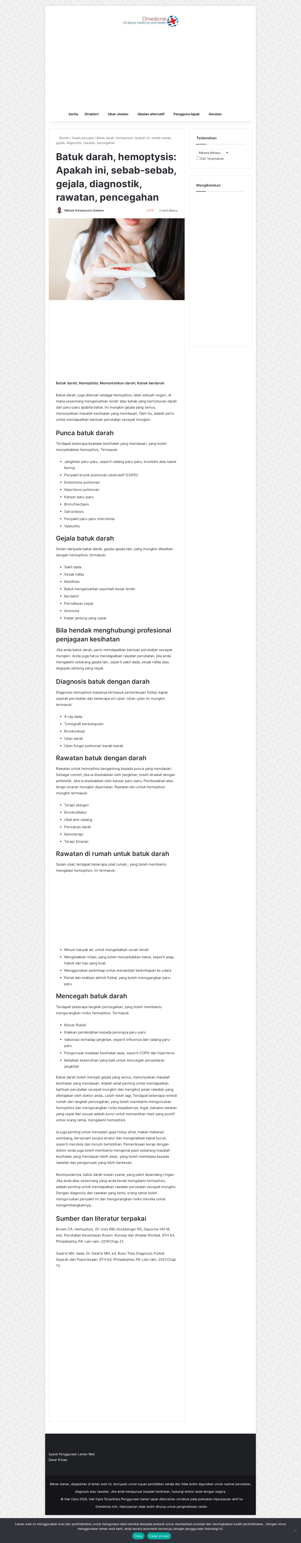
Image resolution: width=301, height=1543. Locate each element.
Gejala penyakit (83, 138)
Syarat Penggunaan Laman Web (72, 1454)
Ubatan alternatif (151, 114)
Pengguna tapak (187, 114)
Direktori (92, 114)
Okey (138, 1536)
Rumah (63, 138)
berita (73, 114)
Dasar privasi (159, 1536)
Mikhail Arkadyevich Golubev (84, 210)
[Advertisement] (150, 69)
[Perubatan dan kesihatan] (150, 21)
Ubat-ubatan (118, 114)
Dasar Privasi (58, 1460)
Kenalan (215, 114)
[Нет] (295, 1530)
